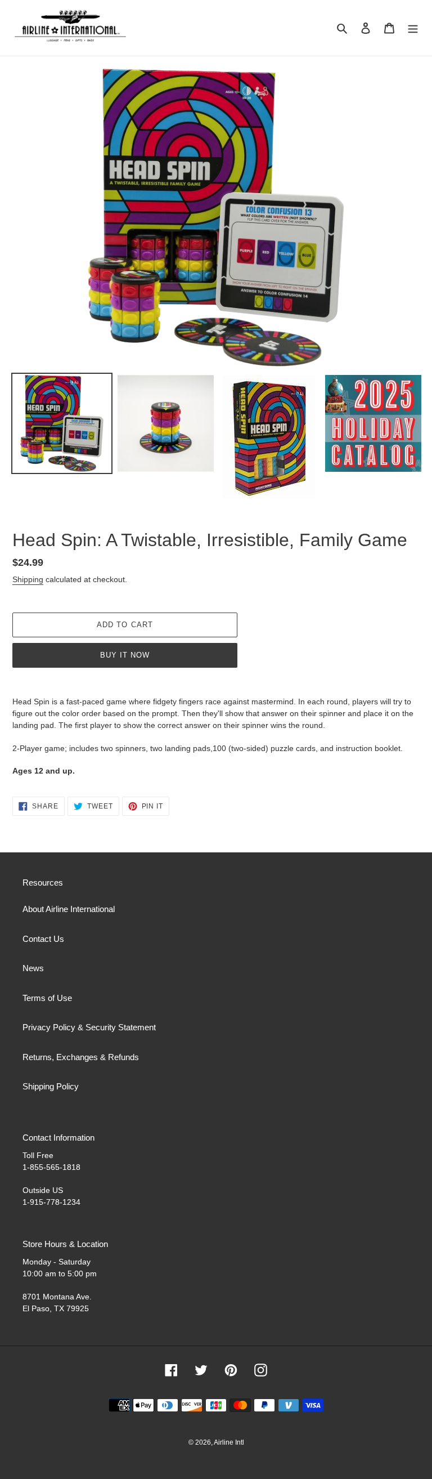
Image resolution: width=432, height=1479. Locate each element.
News (33, 968)
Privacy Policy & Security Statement (89, 1027)
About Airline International (68, 909)
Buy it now (125, 655)
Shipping (27, 579)
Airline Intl (229, 1442)
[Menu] (413, 28)
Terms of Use (47, 998)
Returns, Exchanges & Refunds (80, 1057)
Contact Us (43, 939)
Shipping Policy (50, 1086)
